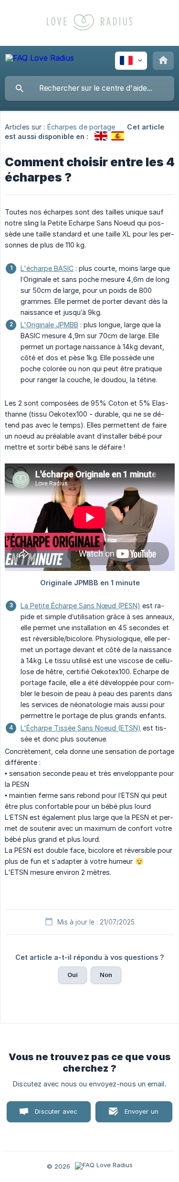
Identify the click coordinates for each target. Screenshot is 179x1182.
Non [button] (106, 974)
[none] (39, 59)
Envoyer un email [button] (142, 1114)
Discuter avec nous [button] (56, 1114)
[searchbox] (89, 88)
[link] (101, 135)
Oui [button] (72, 974)
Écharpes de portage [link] (81, 127)
